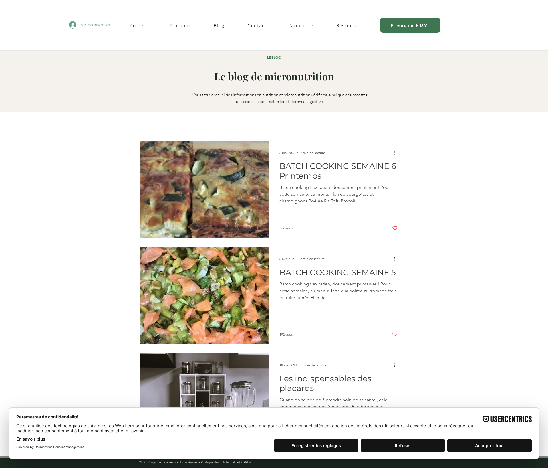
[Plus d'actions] (396, 152)
